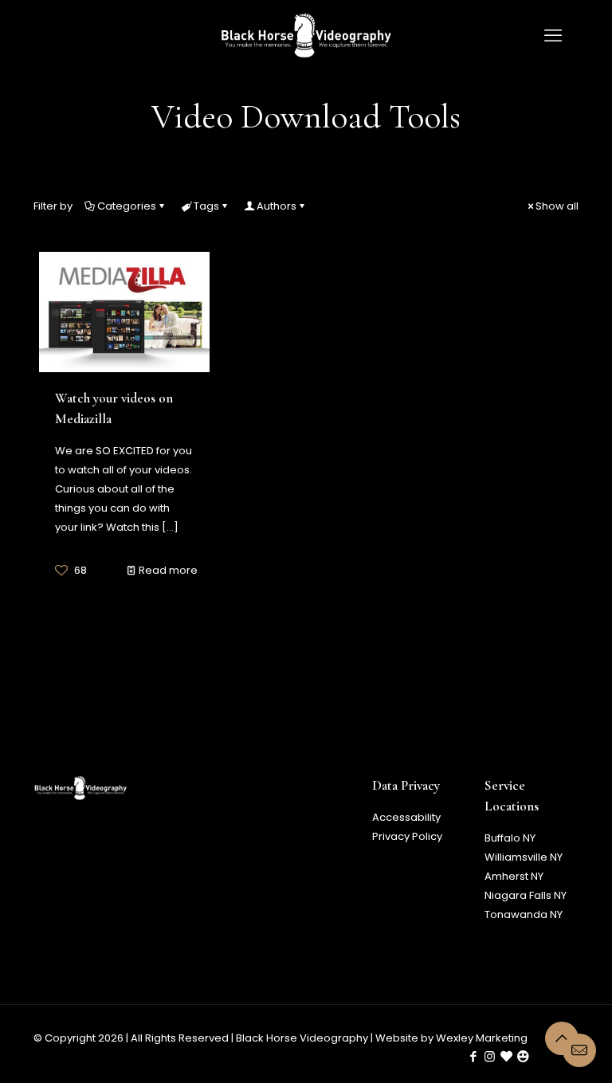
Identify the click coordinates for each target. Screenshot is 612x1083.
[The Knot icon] (506, 1056)
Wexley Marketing (482, 1038)
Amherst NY (513, 876)
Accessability (406, 817)
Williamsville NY (523, 857)
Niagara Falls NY (525, 895)
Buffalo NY (510, 838)
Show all (557, 206)
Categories (126, 206)
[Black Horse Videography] (306, 36)
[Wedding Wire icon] (523, 1056)
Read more (168, 570)
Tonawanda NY (523, 914)
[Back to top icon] (562, 1038)
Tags (206, 206)
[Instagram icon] (490, 1056)
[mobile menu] (553, 35)
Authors (276, 206)
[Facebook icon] (473, 1056)
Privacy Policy (407, 836)
